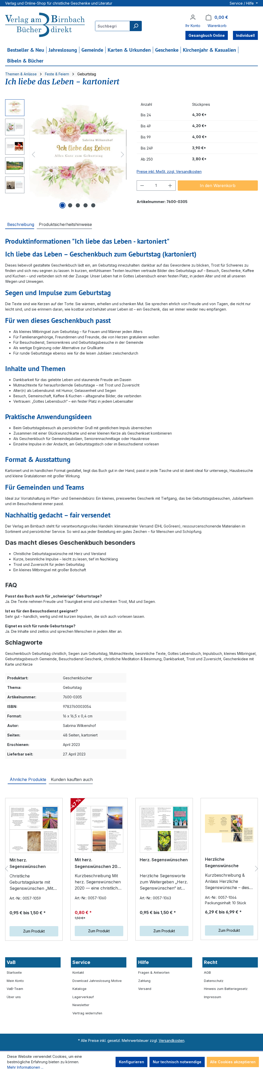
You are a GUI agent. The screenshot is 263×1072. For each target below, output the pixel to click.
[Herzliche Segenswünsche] (229, 829)
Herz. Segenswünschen (164, 859)
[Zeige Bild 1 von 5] (62, 205)
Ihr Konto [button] (192, 25)
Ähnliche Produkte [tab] (28, 779)
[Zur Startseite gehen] (45, 25)
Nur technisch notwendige (177, 1062)
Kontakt (78, 972)
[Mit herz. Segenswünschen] (34, 829)
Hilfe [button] (143, 962)
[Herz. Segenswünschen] (164, 829)
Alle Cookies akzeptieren (233, 1062)
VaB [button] (11, 962)
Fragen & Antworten (154, 972)
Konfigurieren (131, 1062)
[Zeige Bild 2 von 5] (70, 205)
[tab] (19, 224)
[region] (66, 154)
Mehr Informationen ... (25, 1067)
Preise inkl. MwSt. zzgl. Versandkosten (169, 171)
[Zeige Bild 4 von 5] (85, 205)
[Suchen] (136, 26)
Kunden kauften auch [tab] (72, 779)
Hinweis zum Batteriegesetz (226, 989)
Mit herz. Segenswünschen (28, 863)
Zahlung (144, 981)
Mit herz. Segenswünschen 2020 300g (99, 863)
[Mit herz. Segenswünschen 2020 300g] (99, 829)
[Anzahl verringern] (142, 185)
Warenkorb (217, 25)
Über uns (14, 997)
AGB (207, 972)
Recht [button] (210, 962)
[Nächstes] (122, 154)
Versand (144, 989)
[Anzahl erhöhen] (170, 185)
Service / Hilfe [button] (242, 3)
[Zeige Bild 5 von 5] (93, 205)
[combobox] (112, 26)
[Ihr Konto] (193, 17)
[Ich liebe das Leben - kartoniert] (78, 154)
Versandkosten (171, 1040)
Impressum (212, 997)
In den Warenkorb (218, 185)
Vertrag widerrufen (87, 1013)
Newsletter (80, 1005)
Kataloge (79, 989)
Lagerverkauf (83, 997)
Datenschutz (213, 981)
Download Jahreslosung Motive (97, 981)
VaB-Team (15, 989)
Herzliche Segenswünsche (222, 862)
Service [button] (81, 962)
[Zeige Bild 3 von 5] (78, 205)
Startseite (14, 972)
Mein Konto (15, 981)
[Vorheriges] (33, 154)
